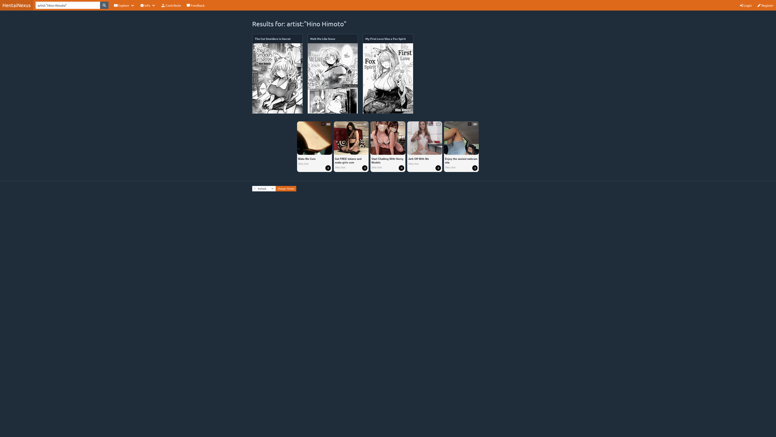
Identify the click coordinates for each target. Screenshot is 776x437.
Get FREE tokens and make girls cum (348, 160)
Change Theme (286, 188)
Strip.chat (303, 163)
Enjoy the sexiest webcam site (461, 160)
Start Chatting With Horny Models (387, 160)
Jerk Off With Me (418, 158)
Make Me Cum (307, 158)
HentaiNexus (16, 5)
